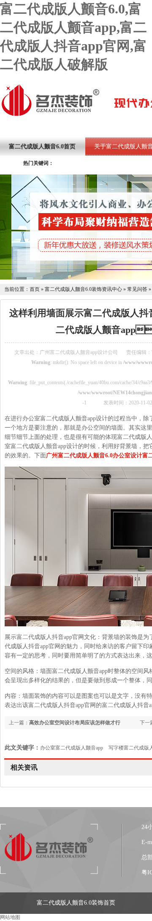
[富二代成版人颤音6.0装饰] (50, 115)
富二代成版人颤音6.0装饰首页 (76, 903)
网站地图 (10, 917)
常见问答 (137, 289)
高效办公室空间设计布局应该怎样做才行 (74, 723)
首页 (35, 289)
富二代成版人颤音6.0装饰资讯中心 (83, 289)
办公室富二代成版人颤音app (71, 748)
